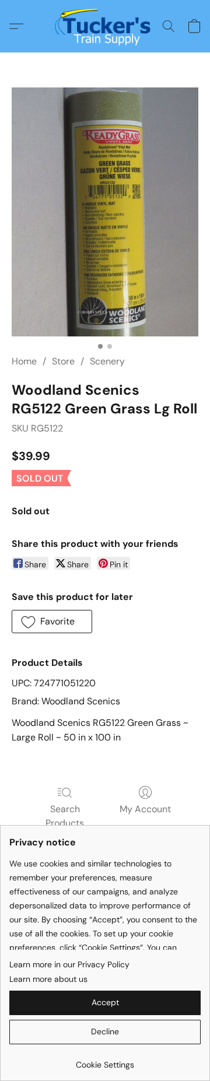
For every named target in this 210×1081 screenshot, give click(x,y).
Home (24, 361)
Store (63, 361)
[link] (105, 1060)
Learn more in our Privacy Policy (69, 964)
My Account (145, 809)
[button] (105, 26)
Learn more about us (48, 979)
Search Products (65, 816)
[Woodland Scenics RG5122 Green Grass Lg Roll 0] (105, 211)
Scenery (107, 361)
